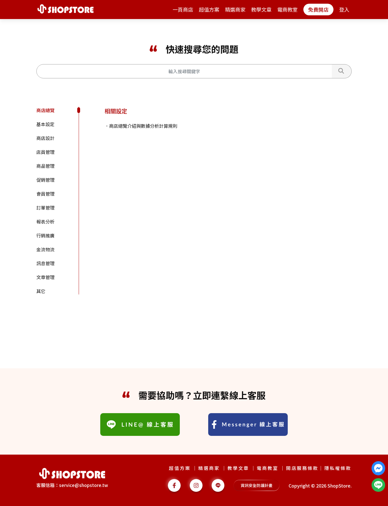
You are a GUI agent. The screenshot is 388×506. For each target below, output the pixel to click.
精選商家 (235, 9)
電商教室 (287, 9)
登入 (344, 9)
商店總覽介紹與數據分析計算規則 (143, 125)
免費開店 (318, 9)
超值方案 (209, 9)
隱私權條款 (337, 468)
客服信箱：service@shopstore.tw (72, 485)
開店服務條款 (302, 468)
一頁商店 (183, 9)
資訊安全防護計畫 (256, 485)
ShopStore (339, 485)
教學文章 (261, 9)
